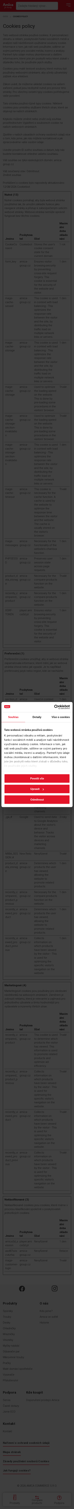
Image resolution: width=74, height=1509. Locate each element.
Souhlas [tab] (13, 717)
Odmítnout (37, 799)
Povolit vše (37, 778)
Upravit (35, 788)
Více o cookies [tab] (61, 717)
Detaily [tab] (37, 717)
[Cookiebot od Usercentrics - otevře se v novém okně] (54, 707)
